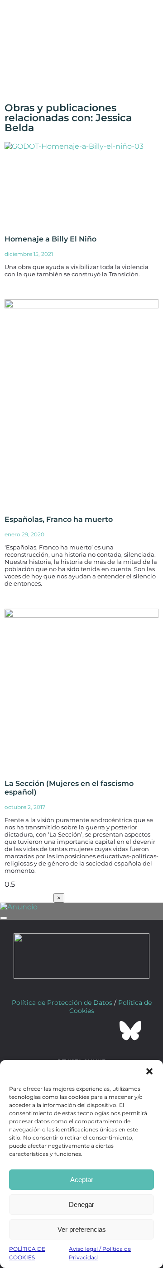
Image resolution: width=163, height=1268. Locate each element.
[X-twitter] (57, 1030)
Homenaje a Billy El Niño (50, 239)
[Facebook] (32, 1030)
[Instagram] (81, 1030)
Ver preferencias (82, 1229)
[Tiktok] (106, 1030)
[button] (149, 1071)
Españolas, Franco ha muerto (59, 519)
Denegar (81, 1204)
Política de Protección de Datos (62, 1002)
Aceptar (81, 1179)
